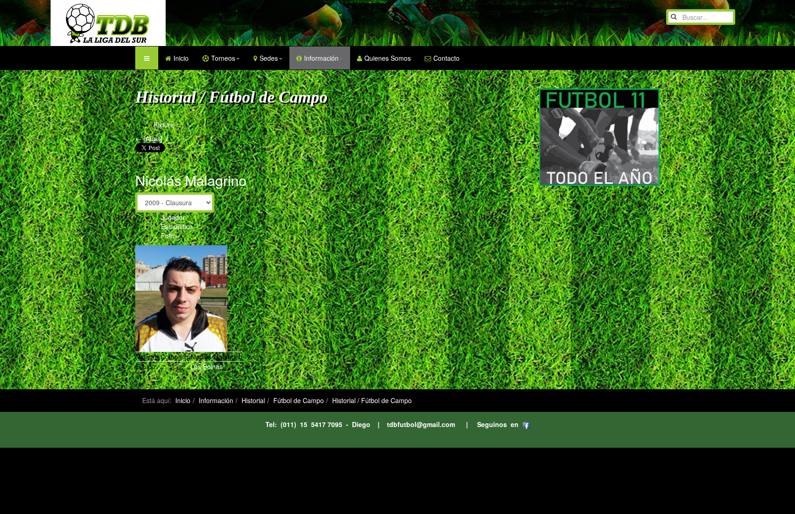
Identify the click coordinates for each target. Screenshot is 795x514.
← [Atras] (148, 138)
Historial (253, 400)
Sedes (268, 58)
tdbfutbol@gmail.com (421, 424)
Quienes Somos (387, 58)
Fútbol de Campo (298, 400)
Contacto (446, 58)
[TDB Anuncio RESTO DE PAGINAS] (599, 136)
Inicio (181, 58)
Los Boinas (206, 366)
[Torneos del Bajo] (90, 23)
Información (321, 58)
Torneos (223, 58)
